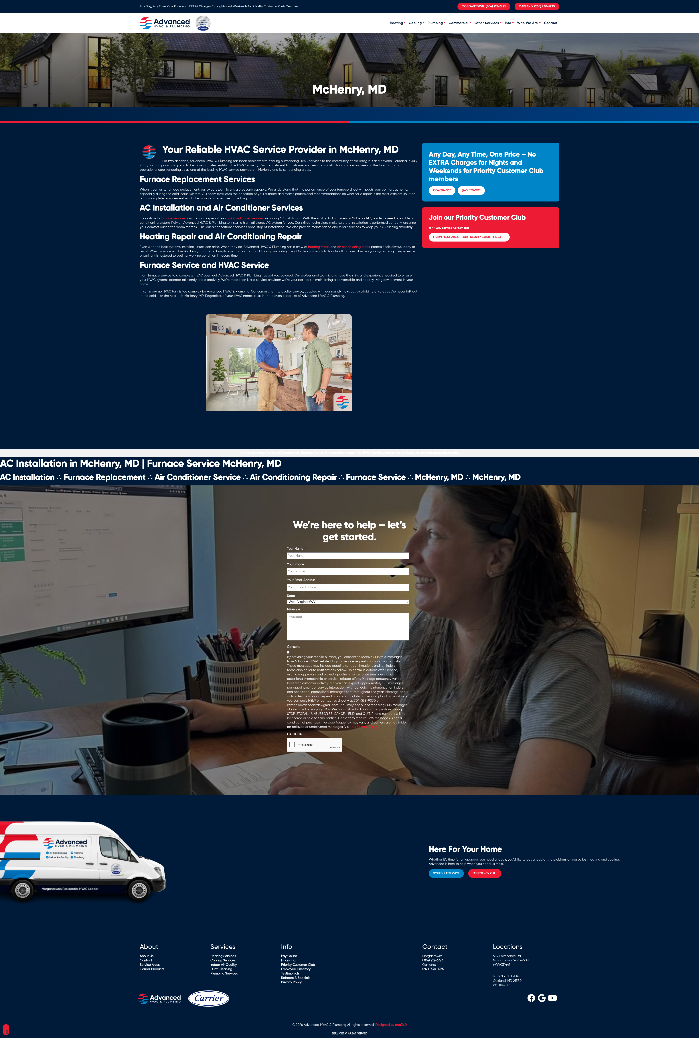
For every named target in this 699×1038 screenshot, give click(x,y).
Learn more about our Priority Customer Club (469, 237)
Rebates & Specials (295, 978)
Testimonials (290, 973)
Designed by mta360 (391, 1025)
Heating (396, 23)
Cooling (415, 23)
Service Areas (150, 964)
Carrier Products (152, 969)
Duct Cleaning (221, 969)
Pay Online (289, 956)
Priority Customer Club (298, 964)
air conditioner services (246, 218)
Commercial (459, 23)
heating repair (318, 247)
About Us (146, 956)
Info (508, 23)
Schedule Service (446, 873)
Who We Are (527, 23)
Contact (551, 23)
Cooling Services (223, 960)
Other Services (487, 23)
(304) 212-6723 (484, 6)
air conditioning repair (353, 247)
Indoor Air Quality (223, 964)
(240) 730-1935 (537, 6)
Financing (288, 960)
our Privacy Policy (365, 727)
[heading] (531, 999)
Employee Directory (296, 969)
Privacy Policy (291, 982)
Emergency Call (485, 873)
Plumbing (435, 23)
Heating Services (223, 956)
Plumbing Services (224, 973)
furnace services (173, 218)
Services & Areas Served (350, 1033)
